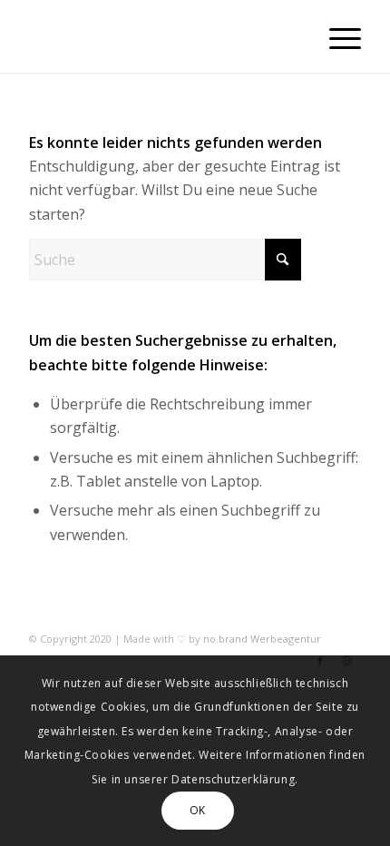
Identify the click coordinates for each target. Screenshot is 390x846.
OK (198, 810)
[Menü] (336, 36)
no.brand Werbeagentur (262, 638)
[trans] (161, 36)
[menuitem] (336, 36)
